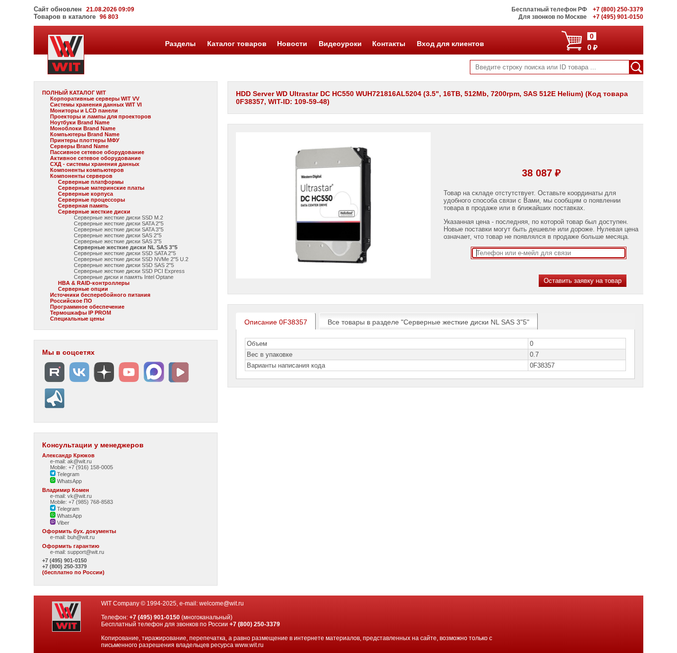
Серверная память (83, 206)
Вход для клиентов (450, 44)
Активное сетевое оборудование (95, 158)
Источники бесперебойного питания (100, 295)
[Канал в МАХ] (153, 382)
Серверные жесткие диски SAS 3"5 (118, 241)
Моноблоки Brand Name (82, 128)
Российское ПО (71, 301)
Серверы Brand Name (79, 146)
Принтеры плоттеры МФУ (84, 140)
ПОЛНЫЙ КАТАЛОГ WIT (74, 93)
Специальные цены (77, 319)
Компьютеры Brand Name (84, 134)
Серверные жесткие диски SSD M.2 (118, 217)
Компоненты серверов (81, 176)
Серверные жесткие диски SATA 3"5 (119, 229)
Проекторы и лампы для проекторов (100, 116)
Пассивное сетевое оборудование (97, 152)
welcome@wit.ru (221, 603)
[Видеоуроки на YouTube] (128, 382)
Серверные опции (83, 289)
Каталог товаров (236, 44)
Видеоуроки (340, 44)
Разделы (180, 44)
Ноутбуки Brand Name (80, 122)
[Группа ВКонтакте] (79, 382)
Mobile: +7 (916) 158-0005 (81, 467)
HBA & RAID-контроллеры (93, 283)
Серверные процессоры (91, 200)
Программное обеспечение (87, 307)
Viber (62, 523)
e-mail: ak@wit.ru (71, 461)
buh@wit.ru (81, 537)
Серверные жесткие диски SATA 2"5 (119, 223)
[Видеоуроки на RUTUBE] (54, 382)
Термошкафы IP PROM (80, 313)
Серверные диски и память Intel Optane (123, 277)
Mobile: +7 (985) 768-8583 (81, 502)
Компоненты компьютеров (87, 170)
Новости (292, 44)
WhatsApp (69, 481)
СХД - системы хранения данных (94, 164)
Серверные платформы (90, 182)
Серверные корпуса (85, 194)
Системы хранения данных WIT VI (96, 105)
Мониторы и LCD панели (84, 110)
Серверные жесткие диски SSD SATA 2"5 (125, 253)
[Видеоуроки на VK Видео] (178, 382)
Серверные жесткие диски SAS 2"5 (118, 235)
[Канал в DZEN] (104, 382)
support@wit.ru (85, 552)
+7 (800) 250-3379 (64, 566)
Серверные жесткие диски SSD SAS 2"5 (124, 265)
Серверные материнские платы (101, 188)
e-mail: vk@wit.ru (71, 496)
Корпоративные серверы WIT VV (94, 99)
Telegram (67, 474)
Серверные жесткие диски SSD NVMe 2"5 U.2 (131, 259)
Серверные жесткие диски (94, 212)
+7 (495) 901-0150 (64, 560)
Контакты (388, 44)
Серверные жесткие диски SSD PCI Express (129, 271)
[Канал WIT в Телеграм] (54, 408)
